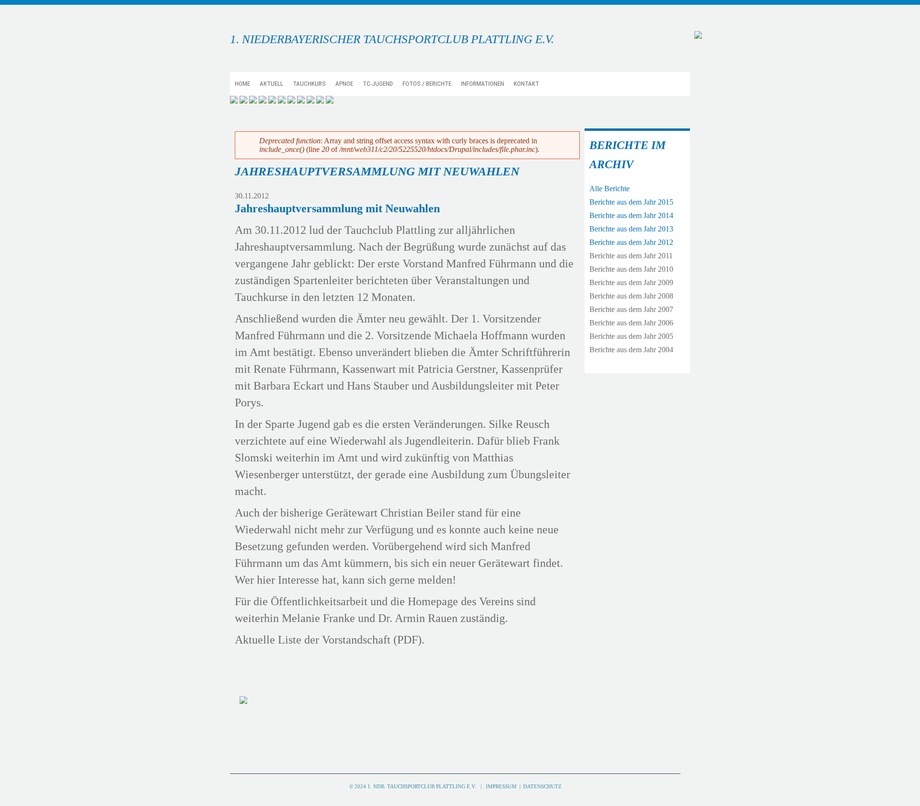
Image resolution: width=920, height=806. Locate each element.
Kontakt (526, 83)
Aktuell (271, 83)
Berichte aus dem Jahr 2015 (631, 202)
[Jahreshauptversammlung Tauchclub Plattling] (243, 700)
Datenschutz (542, 786)
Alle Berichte (609, 188)
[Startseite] (698, 35)
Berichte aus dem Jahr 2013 (631, 229)
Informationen (482, 83)
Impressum (502, 786)
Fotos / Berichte (426, 83)
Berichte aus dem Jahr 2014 (631, 215)
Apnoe (344, 83)
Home (242, 83)
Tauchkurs (309, 83)
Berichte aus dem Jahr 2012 (631, 242)
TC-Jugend (378, 83)
